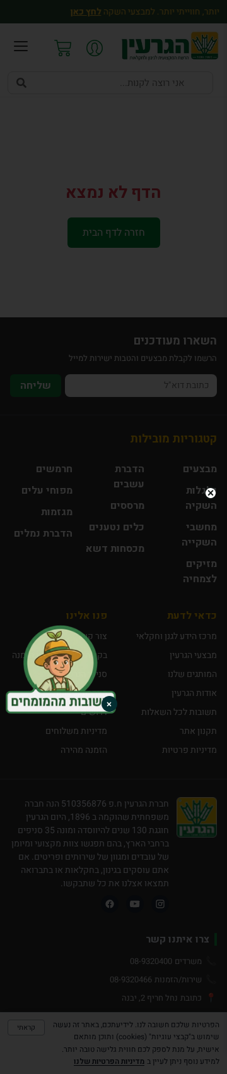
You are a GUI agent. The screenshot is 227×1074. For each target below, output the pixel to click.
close (210, 493)
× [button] (109, 704)
